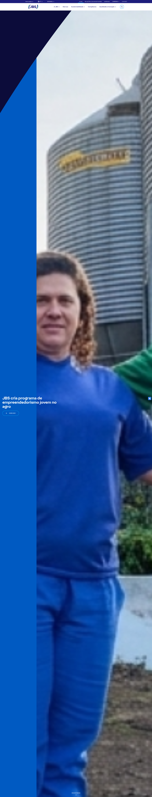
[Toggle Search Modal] (122, 7)
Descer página (28, 1)
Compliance (92, 7)
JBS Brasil (50, 1)
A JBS (56, 7)
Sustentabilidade (77, 7)
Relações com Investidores (93, 1)
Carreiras (115, 1)
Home (80, 1)
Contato (124, 1)
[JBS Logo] (33, 7)
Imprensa (107, 1)
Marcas (65, 7)
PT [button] (40, 1)
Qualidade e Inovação (106, 7)
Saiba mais (12, 415)
